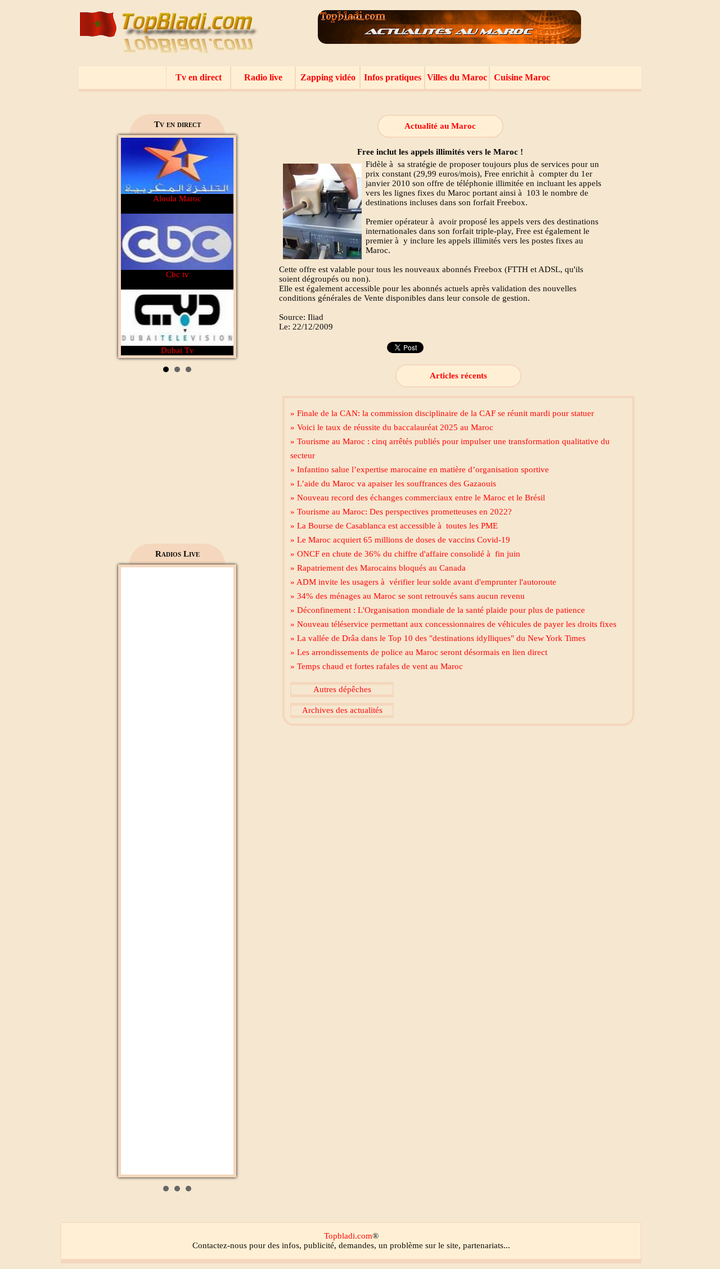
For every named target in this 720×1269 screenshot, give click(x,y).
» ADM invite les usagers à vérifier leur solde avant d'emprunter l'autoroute (423, 581)
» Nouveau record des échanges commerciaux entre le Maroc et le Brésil (417, 497)
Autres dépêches (342, 689)
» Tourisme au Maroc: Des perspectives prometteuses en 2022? (401, 511)
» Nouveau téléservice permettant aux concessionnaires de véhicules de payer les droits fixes (453, 624)
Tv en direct (199, 77)
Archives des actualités (342, 710)
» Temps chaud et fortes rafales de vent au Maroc (376, 666)
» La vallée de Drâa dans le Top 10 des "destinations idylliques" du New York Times (438, 638)
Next (219, 247)
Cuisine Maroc (522, 77)
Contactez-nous (219, 1245)
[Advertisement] (177, 462)
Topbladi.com (348, 1235)
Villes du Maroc (457, 77)
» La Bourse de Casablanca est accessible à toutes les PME (394, 525)
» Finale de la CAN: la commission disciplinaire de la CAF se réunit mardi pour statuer (442, 413)
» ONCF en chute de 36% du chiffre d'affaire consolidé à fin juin (405, 553)
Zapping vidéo (328, 77)
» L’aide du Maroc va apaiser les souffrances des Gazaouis (393, 483)
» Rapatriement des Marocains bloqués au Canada (378, 567)
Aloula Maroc (177, 198)
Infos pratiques (392, 77)
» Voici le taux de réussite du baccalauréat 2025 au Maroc (391, 427)
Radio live (263, 77)
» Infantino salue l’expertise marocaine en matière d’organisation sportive (419, 469)
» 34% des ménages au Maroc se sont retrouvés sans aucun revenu (407, 595)
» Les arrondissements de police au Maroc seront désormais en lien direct (418, 652)
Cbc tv (177, 274)
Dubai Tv (177, 350)
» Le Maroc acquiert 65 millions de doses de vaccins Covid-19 (400, 539)
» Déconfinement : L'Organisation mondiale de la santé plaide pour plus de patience (437, 610)
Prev (136, 247)
